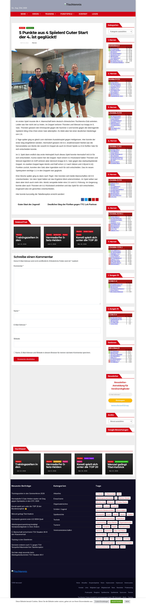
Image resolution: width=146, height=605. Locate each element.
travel (98, 543)
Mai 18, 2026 (82, 244)
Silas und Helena (120, 530)
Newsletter (120, 587)
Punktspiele (66, 14)
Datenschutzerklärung (119, 405)
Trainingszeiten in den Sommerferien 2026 (27, 241)
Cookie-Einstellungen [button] (101, 601)
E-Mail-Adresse (20, 325)
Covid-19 (115, 506)
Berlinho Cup (100, 502)
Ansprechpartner (94, 583)
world (123, 547)
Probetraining (129, 587)
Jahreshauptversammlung (105, 518)
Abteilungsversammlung (104, 498)
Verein (35, 14)
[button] (133, 14)
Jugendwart (120, 518)
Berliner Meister (124, 498)
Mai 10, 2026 (113, 471)
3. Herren (99, 494)
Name (16, 311)
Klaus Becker (112, 522)
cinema (99, 506)
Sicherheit (108, 530)
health (115, 514)
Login (95, 14)
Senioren (99, 530)
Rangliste (106, 526)
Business (111, 502)
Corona (106, 506)
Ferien (109, 514)
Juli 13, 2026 (22, 244)
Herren (34, 43)
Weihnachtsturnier (102, 547)
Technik (57, 520)
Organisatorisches (61, 504)
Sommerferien (101, 535)
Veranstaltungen (108, 543)
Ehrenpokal (100, 514)
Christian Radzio (121, 502)
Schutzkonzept (124, 526)
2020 (119, 494)
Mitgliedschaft (105, 587)
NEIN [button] (127, 601)
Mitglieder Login (95, 587)
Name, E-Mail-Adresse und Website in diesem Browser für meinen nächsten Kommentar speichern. (53, 353)
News (23, 14)
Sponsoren (123, 592)
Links (86, 587)
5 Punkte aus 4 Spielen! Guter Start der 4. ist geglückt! (53, 35)
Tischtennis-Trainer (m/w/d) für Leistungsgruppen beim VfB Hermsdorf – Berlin (102, 597)
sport (106, 539)
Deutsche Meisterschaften (105, 510)
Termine (119, 539)
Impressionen (110, 583)
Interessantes (128, 583)
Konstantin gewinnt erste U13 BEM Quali (27, 519)
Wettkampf (114, 547)
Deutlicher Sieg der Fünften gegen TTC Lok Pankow (72, 204)
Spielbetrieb (124, 535)
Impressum (119, 583)
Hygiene (130, 514)
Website (17, 339)
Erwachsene (30, 27)
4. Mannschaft (110, 494)
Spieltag (99, 539)
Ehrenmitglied (121, 510)
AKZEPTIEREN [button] (117, 601)
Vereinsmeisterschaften (121, 461)
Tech (112, 539)
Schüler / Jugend (88, 231)
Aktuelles (22, 27)
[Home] (15, 14)
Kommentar (19, 266)
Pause (98, 526)
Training (50, 14)
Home (78, 583)
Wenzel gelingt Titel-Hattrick (117, 466)
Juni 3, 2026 (52, 244)
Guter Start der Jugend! (28, 204)
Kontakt (83, 14)
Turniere (65, 234)
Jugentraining (101, 522)
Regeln (114, 526)
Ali (116, 498)
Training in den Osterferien (22, 540)
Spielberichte (57, 234)
